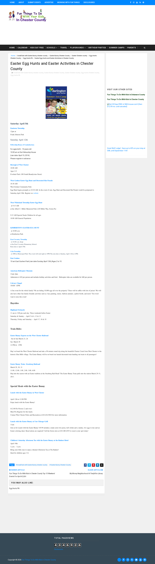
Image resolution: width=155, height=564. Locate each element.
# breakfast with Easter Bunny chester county (31, 465)
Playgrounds (77, 48)
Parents (131, 48)
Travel (63, 48)
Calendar (22, 48)
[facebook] (131, 2)
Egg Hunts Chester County (90, 73)
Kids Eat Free (37, 48)
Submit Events (34, 2)
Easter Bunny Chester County (54, 73)
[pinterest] (143, 2)
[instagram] (133, 2)
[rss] (140, 2)
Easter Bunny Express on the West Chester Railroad (29, 335)
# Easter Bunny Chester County (60, 465)
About (21, 2)
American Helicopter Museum (21, 270)
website (35, 193)
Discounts (14, 54)
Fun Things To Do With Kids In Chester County (125, 99)
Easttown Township (17, 128)
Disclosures (89, 2)
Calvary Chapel (16, 283)
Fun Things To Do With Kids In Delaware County (126, 95)
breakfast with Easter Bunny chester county (28, 73)
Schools (51, 48)
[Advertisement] (126, 69)
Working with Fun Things (68, 2)
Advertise (49, 2)
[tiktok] (119, 560)
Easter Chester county (72, 73)
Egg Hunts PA (28, 58)
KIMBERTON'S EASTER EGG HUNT (24, 227)
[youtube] (137, 2)
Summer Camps (116, 48)
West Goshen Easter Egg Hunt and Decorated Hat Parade (31, 180)
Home (12, 2)
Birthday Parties (97, 48)
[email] (136, 560)
